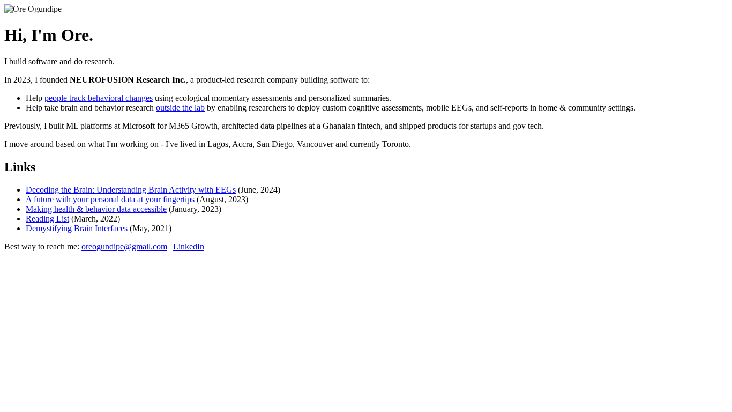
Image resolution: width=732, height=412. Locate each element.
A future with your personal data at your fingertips (110, 199)
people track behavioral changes (98, 97)
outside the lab (180, 107)
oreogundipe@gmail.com (124, 246)
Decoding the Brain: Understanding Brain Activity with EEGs (131, 189)
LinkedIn (188, 246)
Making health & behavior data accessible (96, 209)
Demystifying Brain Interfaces (77, 228)
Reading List (47, 218)
